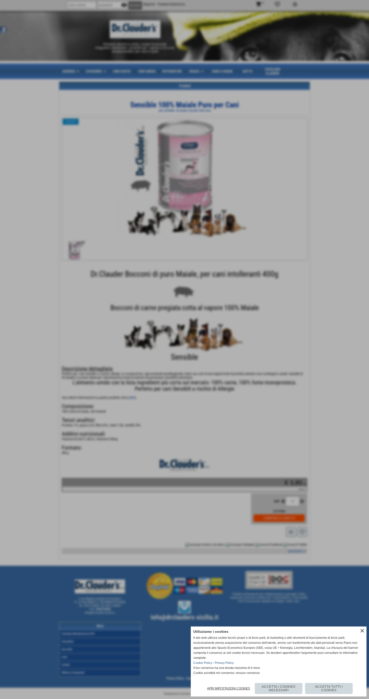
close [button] (362, 631)
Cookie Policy (202, 663)
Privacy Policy (224, 663)
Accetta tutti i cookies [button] (329, 688)
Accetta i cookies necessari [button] (278, 688)
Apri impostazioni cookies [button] (228, 688)
